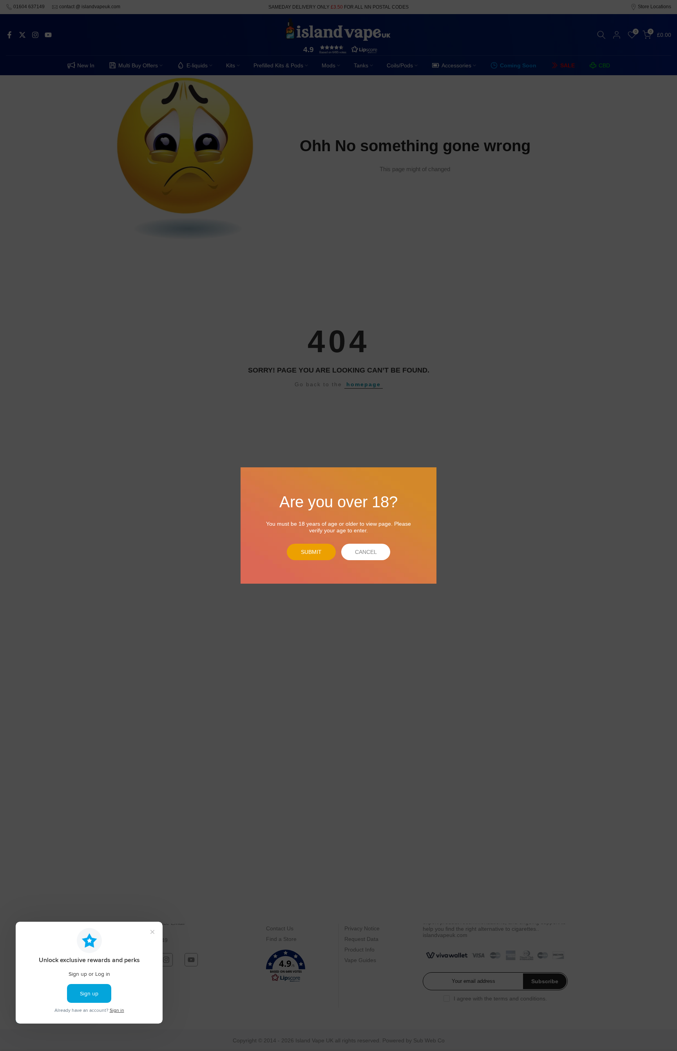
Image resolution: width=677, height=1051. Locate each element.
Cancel (366, 552)
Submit (311, 552)
